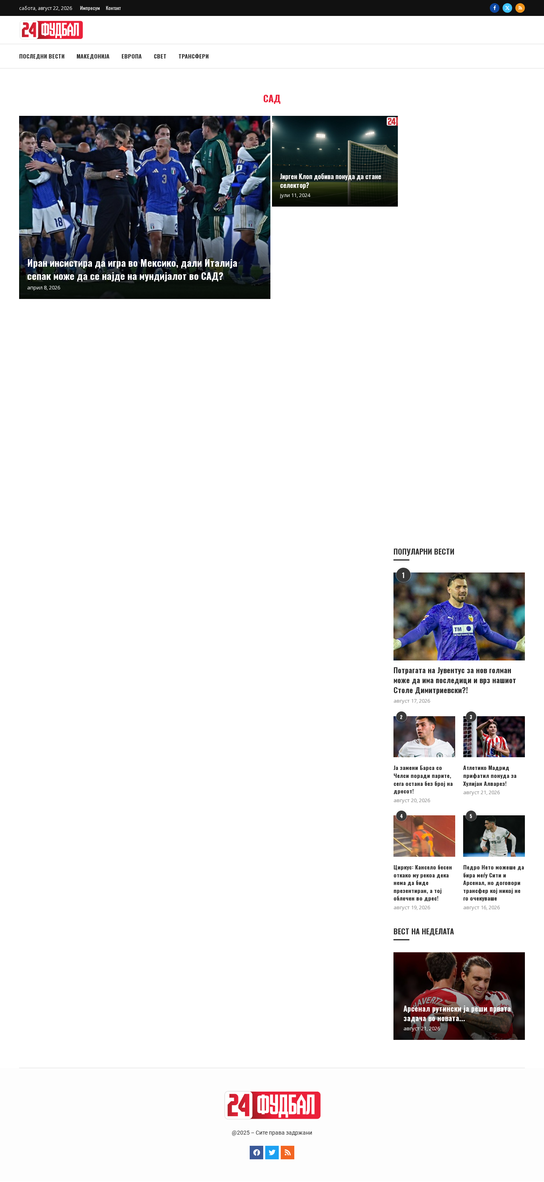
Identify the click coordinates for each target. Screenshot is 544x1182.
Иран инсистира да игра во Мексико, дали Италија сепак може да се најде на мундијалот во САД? (132, 268)
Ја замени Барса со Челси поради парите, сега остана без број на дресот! (423, 779)
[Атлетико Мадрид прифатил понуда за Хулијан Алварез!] (494, 736)
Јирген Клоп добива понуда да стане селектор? (330, 181)
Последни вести (42, 56)
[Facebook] (494, 8)
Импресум (90, 7)
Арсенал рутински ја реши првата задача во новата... (457, 1013)
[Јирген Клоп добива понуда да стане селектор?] (335, 161)
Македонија (93, 56)
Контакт (113, 7)
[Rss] (520, 8)
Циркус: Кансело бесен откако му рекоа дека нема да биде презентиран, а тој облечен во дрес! (422, 882)
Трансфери (193, 56)
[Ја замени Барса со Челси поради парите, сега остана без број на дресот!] (424, 736)
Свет (160, 56)
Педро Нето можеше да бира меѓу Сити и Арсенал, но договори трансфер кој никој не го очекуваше (493, 882)
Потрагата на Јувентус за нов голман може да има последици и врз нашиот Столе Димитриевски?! (454, 680)
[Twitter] (507, 8)
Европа (131, 56)
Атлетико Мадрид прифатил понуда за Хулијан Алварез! (490, 775)
